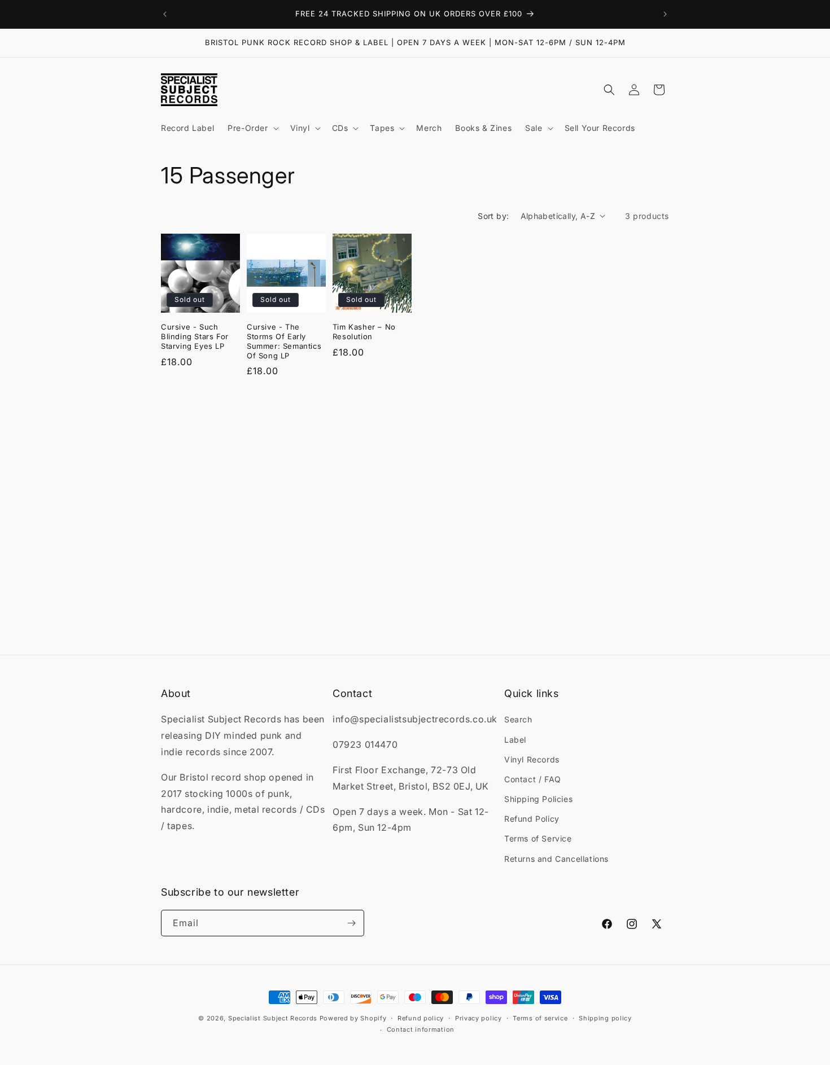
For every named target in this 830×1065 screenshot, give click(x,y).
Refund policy (420, 1018)
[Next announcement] (665, 14)
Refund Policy (532, 818)
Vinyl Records (532, 759)
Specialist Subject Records (272, 1018)
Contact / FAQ (532, 779)
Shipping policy (605, 1018)
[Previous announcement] (164, 14)
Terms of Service (538, 838)
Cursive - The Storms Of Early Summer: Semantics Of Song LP (284, 341)
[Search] (609, 89)
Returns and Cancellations (556, 859)
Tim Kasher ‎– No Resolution (364, 331)
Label (515, 739)
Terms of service (540, 1018)
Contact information (421, 1029)
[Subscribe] (351, 923)
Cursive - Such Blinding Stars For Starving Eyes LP (195, 336)
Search (518, 719)
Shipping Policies (538, 799)
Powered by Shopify (353, 1018)
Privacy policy (478, 1018)
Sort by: (493, 216)
